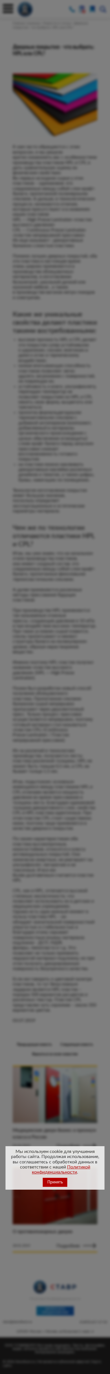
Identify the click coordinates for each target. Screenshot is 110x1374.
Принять (55, 1182)
